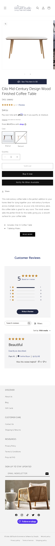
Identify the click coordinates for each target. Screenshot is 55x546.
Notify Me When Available (27, 182)
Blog (6, 402)
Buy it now (27, 174)
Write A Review (27, 311)
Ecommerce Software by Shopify (27, 536)
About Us (8, 396)
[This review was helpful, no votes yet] (39, 362)
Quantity (5, 152)
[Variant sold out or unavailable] (21, 137)
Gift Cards (9, 408)
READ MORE (28, 234)
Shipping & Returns (13, 430)
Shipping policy (41, 540)
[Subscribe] (47, 474)
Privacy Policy (10, 446)
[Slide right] (30, 74)
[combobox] (42, 330)
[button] (5, 8)
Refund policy (45, 536)
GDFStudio (13, 536)
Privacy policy (15, 540)
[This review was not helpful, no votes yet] (44, 362)
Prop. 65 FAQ (10, 457)
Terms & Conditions (13, 451)
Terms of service (28, 540)
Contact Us (9, 424)
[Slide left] (25, 74)
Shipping (4, 120)
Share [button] (7, 191)
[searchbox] (16, 323)
